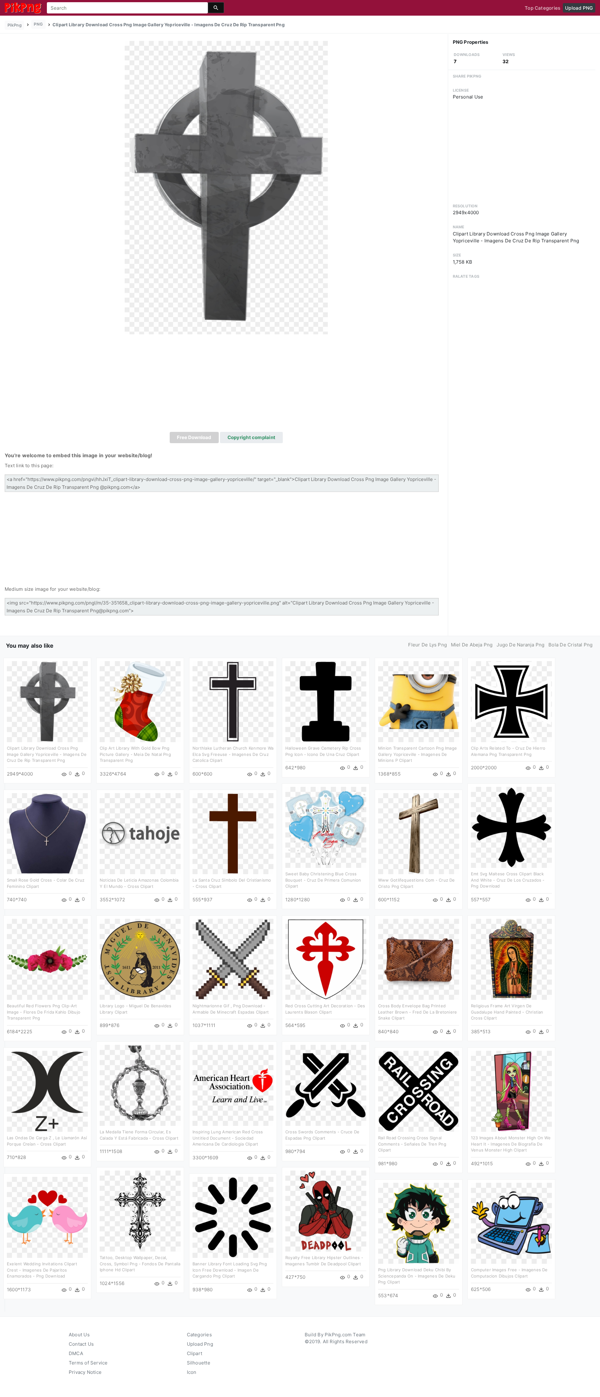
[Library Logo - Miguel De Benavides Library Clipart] (140, 959)
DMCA (76, 1353)
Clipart (194, 1353)
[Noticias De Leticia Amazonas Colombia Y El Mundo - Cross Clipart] (140, 833)
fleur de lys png (427, 645)
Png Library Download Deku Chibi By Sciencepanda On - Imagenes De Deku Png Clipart (417, 1275)
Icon (192, 1372)
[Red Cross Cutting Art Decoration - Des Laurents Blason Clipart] (325, 959)
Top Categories (542, 8)
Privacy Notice (85, 1372)
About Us (79, 1335)
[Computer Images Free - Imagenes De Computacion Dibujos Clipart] (511, 1223)
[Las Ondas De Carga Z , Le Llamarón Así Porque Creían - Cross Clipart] (47, 1091)
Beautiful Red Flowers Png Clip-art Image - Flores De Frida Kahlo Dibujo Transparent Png (43, 1011)
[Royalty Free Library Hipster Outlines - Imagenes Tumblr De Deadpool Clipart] (325, 1211)
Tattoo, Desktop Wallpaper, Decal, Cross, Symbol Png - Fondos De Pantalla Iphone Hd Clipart (140, 1263)
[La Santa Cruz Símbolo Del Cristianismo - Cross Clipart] (232, 833)
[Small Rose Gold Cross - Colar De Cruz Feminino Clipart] (47, 833)
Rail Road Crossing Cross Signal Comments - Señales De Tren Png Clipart (412, 1143)
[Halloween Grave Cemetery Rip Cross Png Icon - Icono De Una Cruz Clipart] (325, 701)
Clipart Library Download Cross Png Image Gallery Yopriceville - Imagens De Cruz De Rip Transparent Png (47, 754)
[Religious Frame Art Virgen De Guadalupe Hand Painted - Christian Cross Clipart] (511, 959)
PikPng (15, 25)
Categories (199, 1335)
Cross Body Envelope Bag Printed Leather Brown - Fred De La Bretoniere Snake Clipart (417, 1011)
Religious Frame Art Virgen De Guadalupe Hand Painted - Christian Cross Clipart (507, 1011)
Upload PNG (579, 8)
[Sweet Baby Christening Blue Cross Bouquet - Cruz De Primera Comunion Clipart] (325, 827)
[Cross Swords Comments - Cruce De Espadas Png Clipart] (325, 1085)
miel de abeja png (472, 645)
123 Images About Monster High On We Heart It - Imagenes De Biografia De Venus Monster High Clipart (511, 1143)
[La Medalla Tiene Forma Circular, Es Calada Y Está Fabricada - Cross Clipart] (140, 1085)
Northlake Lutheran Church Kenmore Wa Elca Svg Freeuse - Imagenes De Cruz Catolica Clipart (232, 754)
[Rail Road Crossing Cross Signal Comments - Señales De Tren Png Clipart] (418, 1091)
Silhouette (198, 1363)
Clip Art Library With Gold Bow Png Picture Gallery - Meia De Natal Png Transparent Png (135, 754)
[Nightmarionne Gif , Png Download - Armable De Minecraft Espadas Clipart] (232, 959)
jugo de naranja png (520, 645)
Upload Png (200, 1344)
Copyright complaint (251, 437)
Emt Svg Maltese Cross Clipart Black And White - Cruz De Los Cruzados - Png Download (508, 879)
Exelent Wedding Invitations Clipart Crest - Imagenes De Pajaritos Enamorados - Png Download (42, 1269)
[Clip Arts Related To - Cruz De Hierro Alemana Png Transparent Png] (511, 701)
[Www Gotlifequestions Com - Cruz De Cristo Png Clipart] (418, 833)
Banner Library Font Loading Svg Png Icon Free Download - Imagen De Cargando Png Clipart (229, 1269)
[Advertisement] (226, 385)
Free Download (194, 437)
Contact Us (81, 1344)
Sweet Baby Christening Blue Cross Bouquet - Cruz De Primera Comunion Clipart (323, 879)
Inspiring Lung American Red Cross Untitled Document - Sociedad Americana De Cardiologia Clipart (227, 1137)
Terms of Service (88, 1363)
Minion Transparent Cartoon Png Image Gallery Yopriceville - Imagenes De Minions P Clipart (417, 754)
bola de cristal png (570, 645)
